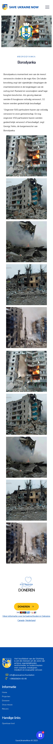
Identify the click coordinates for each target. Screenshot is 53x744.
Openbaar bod (8, 723)
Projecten (6, 696)
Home (4, 692)
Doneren (6, 700)
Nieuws (5, 708)
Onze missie (7, 704)
